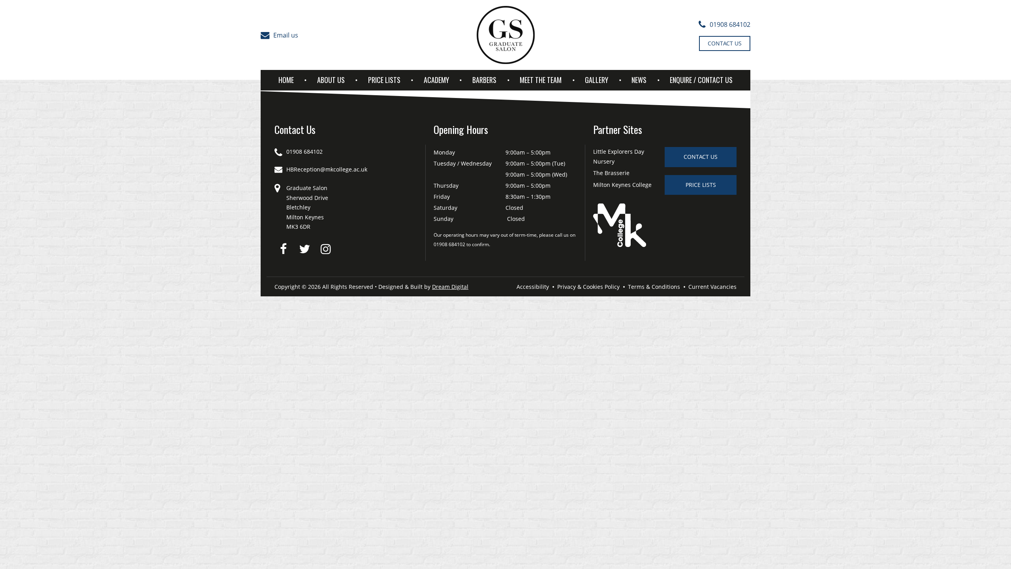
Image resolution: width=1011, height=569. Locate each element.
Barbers (484, 80)
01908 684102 (730, 24)
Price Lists (384, 80)
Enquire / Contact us (701, 80)
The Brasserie (611, 173)
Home (286, 80)
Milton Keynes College (622, 184)
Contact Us (725, 43)
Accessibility (533, 286)
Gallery (596, 80)
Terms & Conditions (654, 286)
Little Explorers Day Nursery (618, 156)
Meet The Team (541, 80)
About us (331, 80)
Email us (285, 35)
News (638, 80)
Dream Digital (450, 286)
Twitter (304, 249)
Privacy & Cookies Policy (588, 286)
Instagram (326, 249)
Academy (436, 80)
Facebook (283, 249)
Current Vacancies (712, 286)
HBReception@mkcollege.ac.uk (326, 169)
